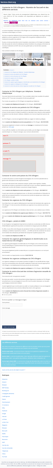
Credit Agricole (6, 396)
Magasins (4, 425)
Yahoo (3, 454)
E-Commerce (5, 405)
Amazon (4, 382)
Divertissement (6, 402)
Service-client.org (8, 2)
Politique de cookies (41, 465)
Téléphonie (5, 451)
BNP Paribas (5, 388)
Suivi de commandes (7, 448)
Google (4, 413)
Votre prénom (5, 302)
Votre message (6, 308)
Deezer (4, 399)
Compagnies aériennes (8, 393)
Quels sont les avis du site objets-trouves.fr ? (13, 370)
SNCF (3, 442)
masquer (12, 70)
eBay (3, 408)
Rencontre (5, 439)
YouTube (4, 456)
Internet (4, 416)
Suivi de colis (5, 445)
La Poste (4, 419)
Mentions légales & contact (29, 465)
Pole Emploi (5, 436)
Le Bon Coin (5, 422)
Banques (4, 385)
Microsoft (4, 431)
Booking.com (5, 390)
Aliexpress (4, 379)
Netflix (4, 433)
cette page (11, 127)
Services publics (8, 294)
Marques (4, 428)
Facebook (4, 411)
